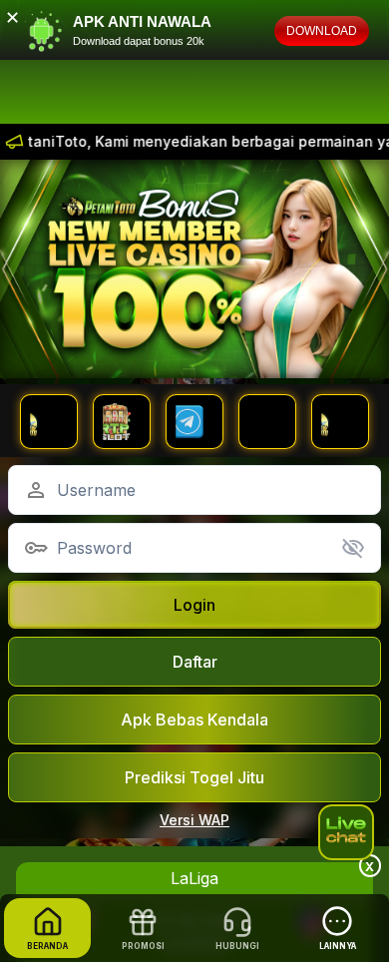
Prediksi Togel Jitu (194, 777)
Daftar (195, 662)
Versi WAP (194, 819)
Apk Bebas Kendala (194, 719)
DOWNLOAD (321, 31)
